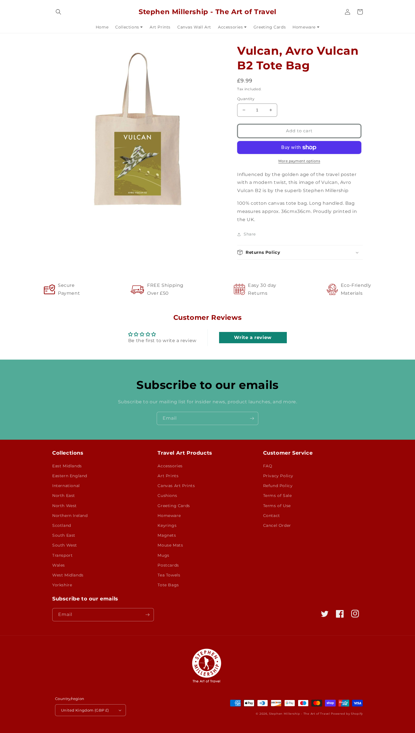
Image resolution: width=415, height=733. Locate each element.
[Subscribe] (252, 418)
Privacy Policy (278, 475)
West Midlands (68, 575)
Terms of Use (277, 505)
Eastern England (69, 475)
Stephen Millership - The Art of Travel (299, 714)
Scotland (61, 525)
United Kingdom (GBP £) (85, 710)
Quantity (245, 98)
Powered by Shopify (347, 714)
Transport (62, 555)
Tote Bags (168, 584)
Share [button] (250, 234)
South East (63, 535)
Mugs (163, 555)
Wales (58, 565)
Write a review (252, 337)
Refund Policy (278, 485)
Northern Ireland (70, 515)
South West (64, 545)
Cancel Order (277, 525)
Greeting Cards (174, 505)
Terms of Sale (277, 495)
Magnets (167, 535)
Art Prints (168, 475)
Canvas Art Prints (176, 485)
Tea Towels (169, 575)
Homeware (169, 515)
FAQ (267, 465)
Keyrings (167, 525)
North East (63, 495)
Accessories (170, 465)
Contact (271, 515)
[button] (58, 12)
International (66, 485)
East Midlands (67, 465)
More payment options (299, 161)
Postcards (168, 565)
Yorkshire (62, 584)
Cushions (167, 495)
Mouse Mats (170, 545)
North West (64, 505)
